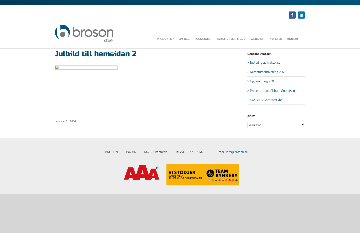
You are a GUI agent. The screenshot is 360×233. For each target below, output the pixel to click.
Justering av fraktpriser (265, 62)
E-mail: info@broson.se (231, 151)
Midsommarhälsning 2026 (268, 71)
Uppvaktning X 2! (262, 81)
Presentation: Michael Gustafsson (273, 90)
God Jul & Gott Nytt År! (266, 99)
